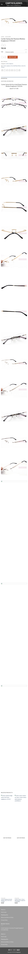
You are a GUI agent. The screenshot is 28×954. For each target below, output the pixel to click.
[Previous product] (5, 45)
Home (2, 36)
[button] (2, 4)
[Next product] (2, 45)
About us (3, 909)
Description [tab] (4, 78)
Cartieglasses (14, 3)
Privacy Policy (4, 920)
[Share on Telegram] (19, 70)
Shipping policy (4, 914)
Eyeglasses (8, 36)
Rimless (19, 65)
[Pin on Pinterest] (12, 70)
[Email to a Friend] (9, 70)
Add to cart (12, 57)
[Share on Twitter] (7, 70)
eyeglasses (8, 65)
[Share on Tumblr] (17, 70)
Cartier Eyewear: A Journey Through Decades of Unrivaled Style (12, 928)
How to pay (3, 912)
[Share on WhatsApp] (2, 70)
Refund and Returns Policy (7, 917)
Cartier (7, 63)
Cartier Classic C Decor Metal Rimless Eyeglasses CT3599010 (20, 900)
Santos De (23, 65)
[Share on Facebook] (5, 70)
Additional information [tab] (7, 81)
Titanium (2, 67)
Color (2, 51)
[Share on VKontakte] (14, 70)
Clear (26, 49)
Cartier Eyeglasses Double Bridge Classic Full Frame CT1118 (6, 900)
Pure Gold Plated (14, 65)
